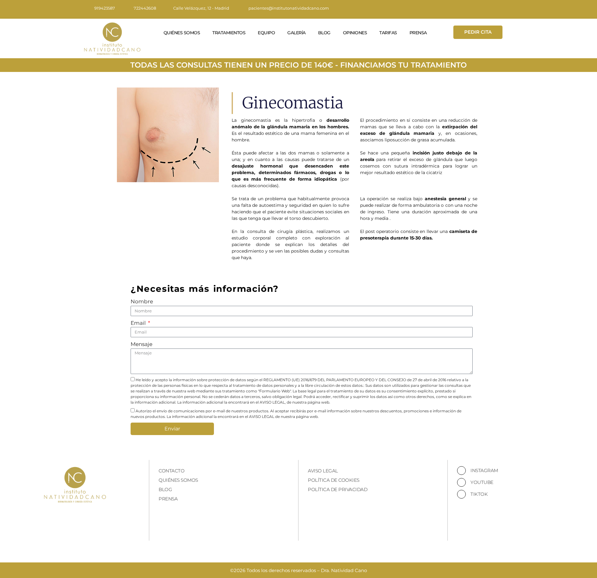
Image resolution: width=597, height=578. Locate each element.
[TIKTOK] (461, 494)
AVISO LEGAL (323, 471)
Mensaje (141, 344)
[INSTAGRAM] (461, 470)
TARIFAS (388, 33)
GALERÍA (296, 33)
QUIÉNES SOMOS (182, 33)
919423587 (104, 8)
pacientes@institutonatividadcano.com (288, 8)
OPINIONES (355, 33)
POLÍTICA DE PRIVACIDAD (337, 489)
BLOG (324, 33)
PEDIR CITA (478, 32)
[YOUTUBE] (461, 482)
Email (139, 323)
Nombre (142, 301)
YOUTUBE (481, 482)
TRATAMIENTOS (228, 33)
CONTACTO (171, 471)
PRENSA (418, 33)
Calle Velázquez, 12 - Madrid (201, 8)
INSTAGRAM (484, 470)
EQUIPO (266, 33)
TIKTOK (479, 494)
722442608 (145, 8)
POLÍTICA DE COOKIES (333, 480)
